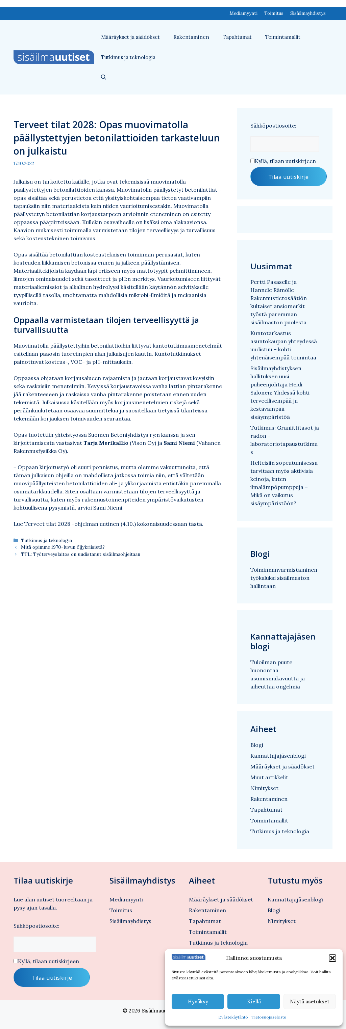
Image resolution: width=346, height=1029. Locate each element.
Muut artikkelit (269, 777)
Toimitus (273, 13)
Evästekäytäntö (233, 1017)
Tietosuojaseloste (268, 1017)
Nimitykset (264, 788)
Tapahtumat (237, 37)
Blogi (256, 744)
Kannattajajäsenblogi (278, 755)
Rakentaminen (191, 37)
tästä (195, 523)
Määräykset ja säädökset (130, 37)
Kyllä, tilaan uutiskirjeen (285, 161)
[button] (332, 958)
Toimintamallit (282, 37)
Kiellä (254, 1001)
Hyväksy (198, 1001)
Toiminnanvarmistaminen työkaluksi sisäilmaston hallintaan (283, 577)
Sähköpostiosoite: (273, 125)
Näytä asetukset (309, 1001)
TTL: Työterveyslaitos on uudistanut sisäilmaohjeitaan (80, 554)
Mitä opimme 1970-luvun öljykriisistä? (63, 547)
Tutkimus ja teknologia (128, 57)
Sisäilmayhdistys (308, 13)
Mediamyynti (243, 13)
